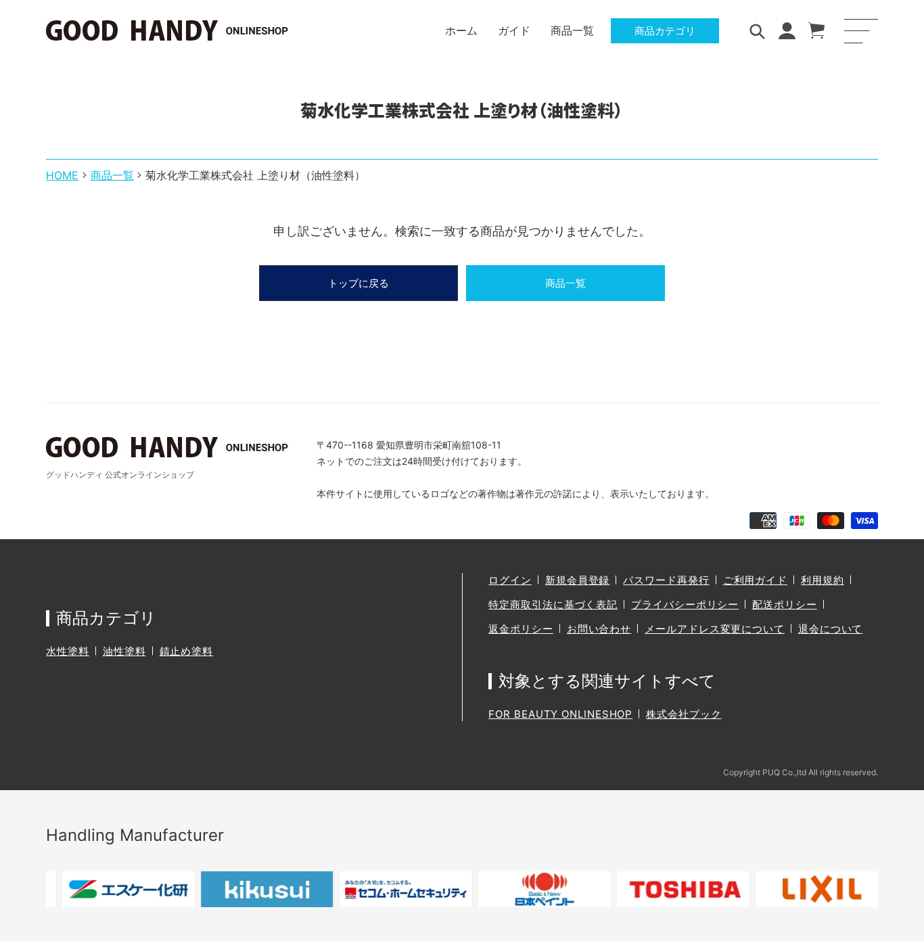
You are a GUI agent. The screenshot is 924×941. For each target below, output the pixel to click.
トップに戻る (358, 283)
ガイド (514, 30)
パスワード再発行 (666, 580)
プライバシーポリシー (685, 604)
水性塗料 (67, 651)
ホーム (461, 30)
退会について (830, 628)
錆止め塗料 (187, 651)
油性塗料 (124, 651)
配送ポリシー (784, 604)
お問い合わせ (599, 628)
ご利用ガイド (755, 580)
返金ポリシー (520, 628)
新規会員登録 (577, 580)
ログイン (510, 580)
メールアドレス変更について (715, 628)
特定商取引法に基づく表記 (553, 604)
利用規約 (822, 580)
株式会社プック (683, 714)
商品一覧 (572, 30)
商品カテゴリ (664, 30)
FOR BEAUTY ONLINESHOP (560, 714)
